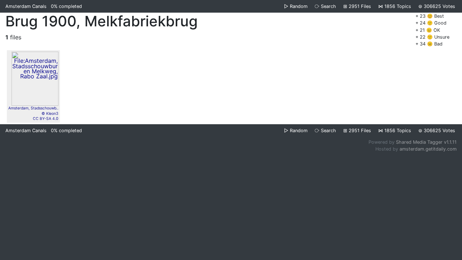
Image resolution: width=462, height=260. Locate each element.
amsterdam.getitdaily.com (428, 149)
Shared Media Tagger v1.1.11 (426, 142)
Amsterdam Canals (26, 6)
